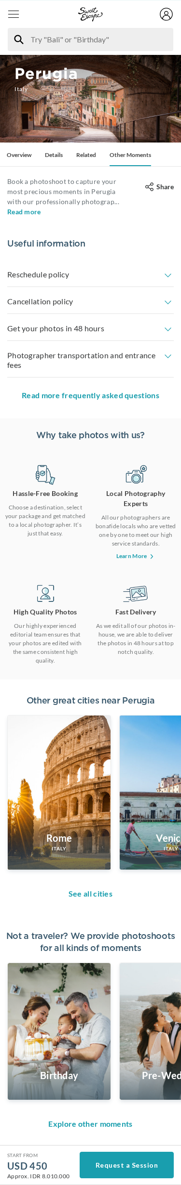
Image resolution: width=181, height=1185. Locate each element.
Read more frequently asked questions (90, 395)
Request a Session (127, 1165)
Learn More (131, 556)
